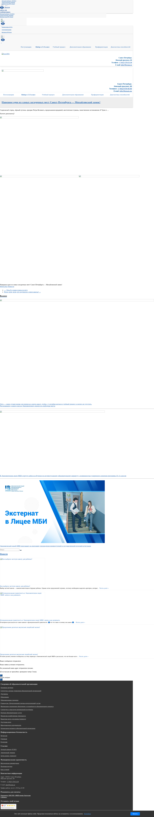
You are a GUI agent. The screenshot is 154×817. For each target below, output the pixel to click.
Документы (4, 694)
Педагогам (4, 736)
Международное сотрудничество (11, 725)
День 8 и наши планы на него (16, 290)
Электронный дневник (8, 2)
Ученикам (4, 739)
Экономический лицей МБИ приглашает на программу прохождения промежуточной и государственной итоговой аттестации (45, 546)
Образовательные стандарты (9, 700)
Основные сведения (7, 687)
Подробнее (87, 814)
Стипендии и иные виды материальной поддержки (17, 709)
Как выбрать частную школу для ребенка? (15, 586)
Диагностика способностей (120, 47)
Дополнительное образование (80, 47)
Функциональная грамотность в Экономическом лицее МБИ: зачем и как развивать (30, 620)
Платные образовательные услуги (11, 713)
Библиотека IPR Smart (8, 4)
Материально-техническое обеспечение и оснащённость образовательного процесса (27, 706)
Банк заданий (5, 769)
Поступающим (26, 47)
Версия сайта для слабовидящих (5, 9)
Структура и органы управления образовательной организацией (21, 691)
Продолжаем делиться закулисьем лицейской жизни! (19, 654)
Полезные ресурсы (6, 766)
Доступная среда (6, 722)
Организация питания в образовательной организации (18, 728)
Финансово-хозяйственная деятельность (13, 716)
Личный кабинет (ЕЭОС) (9, 1)
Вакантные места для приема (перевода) (13, 719)
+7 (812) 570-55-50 (125, 62)
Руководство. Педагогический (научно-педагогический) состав (20, 703)
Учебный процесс (59, 47)
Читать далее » (104, 588)
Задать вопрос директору (8, 756)
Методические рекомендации (10, 763)
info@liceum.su (126, 65)
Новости (11, 286)
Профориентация (101, 47)
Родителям (4, 742)
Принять (135, 814)
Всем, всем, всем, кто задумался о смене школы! (22, 292)
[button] (26, 47)
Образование (5, 697)
